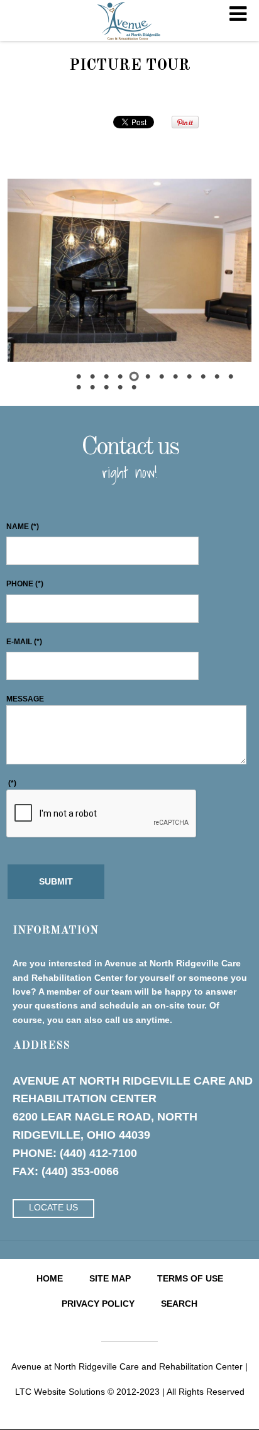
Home (49, 1278)
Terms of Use (190, 1278)
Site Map (110, 1278)
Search (179, 1304)
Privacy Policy (98, 1304)
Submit (56, 881)
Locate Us (53, 1207)
